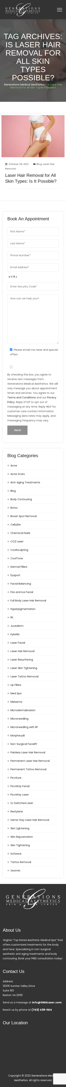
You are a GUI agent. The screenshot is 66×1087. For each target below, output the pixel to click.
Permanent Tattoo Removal (28, 769)
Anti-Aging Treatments (25, 482)
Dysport (15, 575)
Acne (13, 465)
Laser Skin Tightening (23, 668)
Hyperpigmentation (22, 609)
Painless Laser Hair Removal (27, 752)
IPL (12, 617)
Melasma (16, 702)
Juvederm (16, 626)
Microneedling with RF (24, 727)
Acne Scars (17, 474)
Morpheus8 (17, 735)
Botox (14, 508)
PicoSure (15, 778)
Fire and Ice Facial (21, 592)
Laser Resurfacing (21, 659)
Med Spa (15, 693)
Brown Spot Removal (23, 516)
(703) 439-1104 (42, 1010)
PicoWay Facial (20, 786)
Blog (39, 164)
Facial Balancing (20, 584)
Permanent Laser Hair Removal (30, 761)
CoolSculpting (19, 550)
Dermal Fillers (18, 567)
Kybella (14, 634)
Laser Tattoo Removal (24, 676)
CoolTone (16, 558)
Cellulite (15, 524)
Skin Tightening (20, 845)
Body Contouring (21, 499)
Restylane (16, 811)
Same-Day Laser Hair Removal (29, 820)
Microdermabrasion (22, 710)
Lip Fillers (15, 685)
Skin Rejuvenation (21, 837)
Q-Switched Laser (21, 803)
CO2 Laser (16, 541)
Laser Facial (17, 643)
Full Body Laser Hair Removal (28, 600)
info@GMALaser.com (47, 1002)
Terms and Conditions (21, 397)
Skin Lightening (19, 828)
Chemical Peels (20, 533)
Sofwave (15, 854)
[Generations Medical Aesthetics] (23, 9)
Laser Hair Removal (22, 651)
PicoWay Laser (19, 794)
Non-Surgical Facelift (23, 744)
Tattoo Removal (20, 862)
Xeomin (15, 870)
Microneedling (19, 719)
